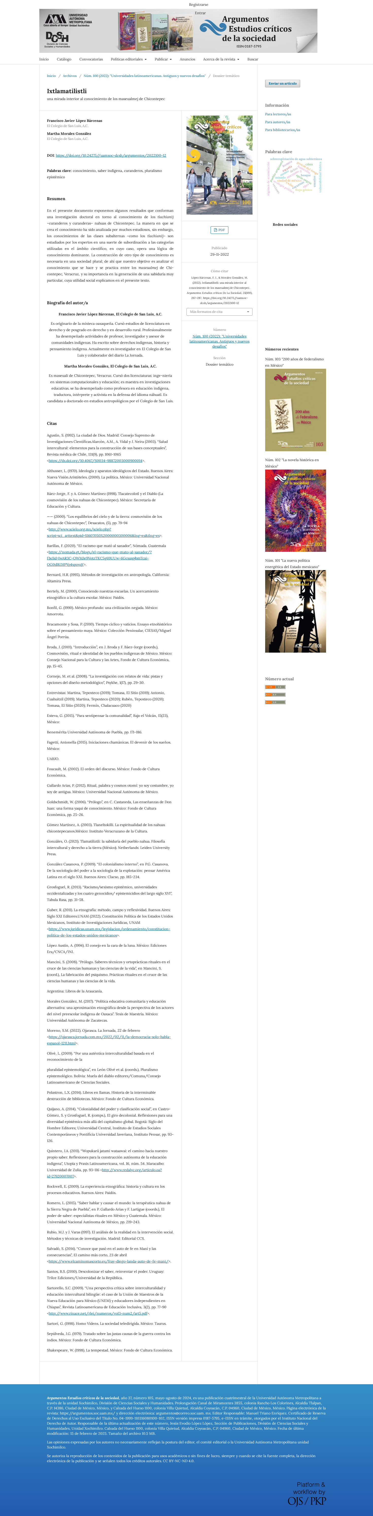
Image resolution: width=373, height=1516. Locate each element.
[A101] (295, 651)
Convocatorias (91, 59)
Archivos (70, 76)
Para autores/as (277, 122)
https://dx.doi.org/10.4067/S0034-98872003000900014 (95, 460)
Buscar (252, 59)
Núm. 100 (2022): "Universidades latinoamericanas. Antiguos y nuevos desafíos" (145, 76)
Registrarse (198, 4)
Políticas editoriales (127, 59)
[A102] (295, 550)
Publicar (162, 59)
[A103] (295, 450)
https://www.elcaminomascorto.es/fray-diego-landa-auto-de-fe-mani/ (108, 1261)
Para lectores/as (278, 114)
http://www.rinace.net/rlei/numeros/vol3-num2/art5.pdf (98, 1313)
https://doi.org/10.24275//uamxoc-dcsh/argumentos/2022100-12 (111, 155)
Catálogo (64, 59)
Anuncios (187, 59)
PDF (221, 230)
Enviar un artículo (283, 83)
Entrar (200, 13)
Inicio (44, 59)
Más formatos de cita (206, 312)
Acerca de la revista (219, 59)
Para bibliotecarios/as (282, 130)
